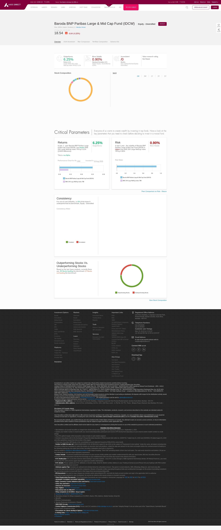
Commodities (58, 322)
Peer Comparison (84, 42)
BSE (113, 318)
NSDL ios (115, 352)
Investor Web (58, 357)
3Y (159, 76)
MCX (136, 477)
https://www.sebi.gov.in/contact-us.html (81, 392)
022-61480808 (139, 327)
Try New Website (131, 7)
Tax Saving (57, 338)
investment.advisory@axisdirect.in (98, 399)
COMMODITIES (95, 7)
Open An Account (200, 7)
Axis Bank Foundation (118, 362)
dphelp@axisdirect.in (126, 397)
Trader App (57, 350)
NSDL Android (116, 350)
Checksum (58, 516)
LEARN (63, 7)
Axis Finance (116, 364)
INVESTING (72, 7)
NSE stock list (77, 329)
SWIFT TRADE (83, 7)
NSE (113, 315)
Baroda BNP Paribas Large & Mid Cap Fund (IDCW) (95, 23)
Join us (196, 2)
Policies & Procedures (100, 521)
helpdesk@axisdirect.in (142, 341)
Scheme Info (114, 42)
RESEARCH (54, 7)
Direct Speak (77, 348)
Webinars (76, 346)
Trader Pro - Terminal (61, 353)
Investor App (58, 355)
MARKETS (44, 7)
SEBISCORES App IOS (119, 337)
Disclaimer (70, 521)
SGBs (56, 329)
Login (215, 7)
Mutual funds (58, 320)
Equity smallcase (59, 343)
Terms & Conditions (59, 521)
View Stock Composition (158, 300)
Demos (75, 344)
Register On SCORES (62, 494)
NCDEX (143, 477)
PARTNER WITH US (109, 7)
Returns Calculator (98, 327)
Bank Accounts (122, 521)
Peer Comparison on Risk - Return (154, 191)
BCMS (114, 343)
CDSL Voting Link (82, 512)
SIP (55, 325)
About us (203, 2)
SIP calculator (97, 330)
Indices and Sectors (79, 327)
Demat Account (59, 341)
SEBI (113, 320)
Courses (76, 341)
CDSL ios (115, 348)
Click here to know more (92, 479)
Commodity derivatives (80, 325)
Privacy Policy (112, 521)
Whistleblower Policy (118, 331)
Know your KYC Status (119, 328)
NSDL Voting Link (71, 512)
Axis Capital (115, 367)
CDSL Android (116, 346)
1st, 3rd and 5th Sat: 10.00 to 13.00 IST (147, 333)
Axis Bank (115, 360)
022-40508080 (139, 325)
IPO (120, 7)
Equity (56, 315)
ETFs (56, 334)
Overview (57, 42)
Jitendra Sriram (81, 27)
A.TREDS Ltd (116, 374)
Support (214, 2)
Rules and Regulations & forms (83, 521)
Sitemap (131, 521)
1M (138, 76)
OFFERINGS (34, 7)
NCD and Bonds (59, 331)
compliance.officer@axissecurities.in (76, 450)
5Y (165, 76)
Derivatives (57, 318)
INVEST (162, 24)
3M (145, 76)
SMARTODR (116, 326)
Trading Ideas (97, 318)
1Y (152, 76)
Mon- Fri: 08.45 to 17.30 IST (143, 331)
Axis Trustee (115, 369)
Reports (95, 320)
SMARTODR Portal (77, 494)
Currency (57, 336)
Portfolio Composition (100, 42)
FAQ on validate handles (62, 514)
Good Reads (77, 351)
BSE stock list (77, 331)
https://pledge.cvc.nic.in (105, 506)
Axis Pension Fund (117, 376)
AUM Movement (69, 42)
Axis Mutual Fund (117, 371)
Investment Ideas (98, 315)
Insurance (58, 362)
